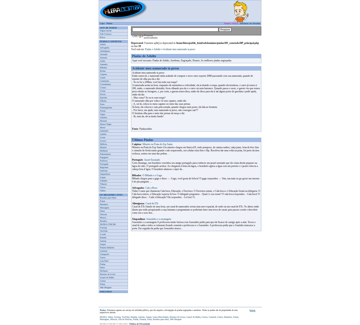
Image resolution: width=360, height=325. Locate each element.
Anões (102, 61)
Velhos (103, 191)
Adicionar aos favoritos (250, 23)
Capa (102, 23)
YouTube (104, 231)
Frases (102, 201)
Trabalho (103, 181)
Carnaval (103, 251)
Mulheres (104, 151)
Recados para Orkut (108, 198)
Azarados (104, 64)
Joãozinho (104, 131)
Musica (103, 218)
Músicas (113, 319)
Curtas (102, 91)
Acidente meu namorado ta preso (179, 49)
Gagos (102, 114)
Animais (103, 58)
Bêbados (103, 67)
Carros (102, 257)
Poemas (143, 319)
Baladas (103, 237)
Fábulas (103, 101)
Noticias (103, 214)
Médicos (103, 144)
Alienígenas (105, 51)
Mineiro (103, 147)
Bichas (103, 71)
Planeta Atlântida (107, 247)
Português (104, 164)
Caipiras (103, 74)
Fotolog (103, 228)
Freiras (103, 111)
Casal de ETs (152, 203)
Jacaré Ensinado (152, 159)
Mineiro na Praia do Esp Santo (157, 144)
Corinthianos (105, 84)
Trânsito (103, 184)
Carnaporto (104, 254)
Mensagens (104, 208)
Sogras (103, 177)
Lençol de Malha (107, 277)
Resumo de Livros (107, 274)
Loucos (103, 141)
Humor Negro (105, 124)
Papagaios (104, 157)
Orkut (102, 211)
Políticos (104, 161)
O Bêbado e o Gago (152, 175)
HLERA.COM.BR (108, 224)
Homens (103, 121)
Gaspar (103, 244)
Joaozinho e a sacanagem (158, 219)
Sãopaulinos (105, 174)
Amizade (103, 54)
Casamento (104, 81)
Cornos (103, 87)
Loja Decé (104, 261)
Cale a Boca (151, 187)
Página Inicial (105, 31)
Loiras (102, 137)
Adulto (103, 44)
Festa (149, 319)
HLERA (103, 317)
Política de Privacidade (139, 324)
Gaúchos (103, 117)
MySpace (104, 271)
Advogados (104, 48)
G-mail (103, 234)
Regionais (104, 167)
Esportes (103, 97)
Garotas (103, 241)
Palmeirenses (105, 154)
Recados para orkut (161, 319)
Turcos (103, 187)
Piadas (109, 23)
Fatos (102, 104)
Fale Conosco (105, 34)
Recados (103, 221)
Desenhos (104, 204)
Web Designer (105, 287)
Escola (102, 94)
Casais (102, 77)
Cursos (103, 281)
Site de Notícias (125, 319)
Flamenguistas (106, 107)
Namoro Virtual (231, 23)
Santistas (104, 171)
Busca (102, 37)
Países (102, 284)
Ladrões (103, 134)
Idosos (102, 127)
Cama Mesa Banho (161, 317)
